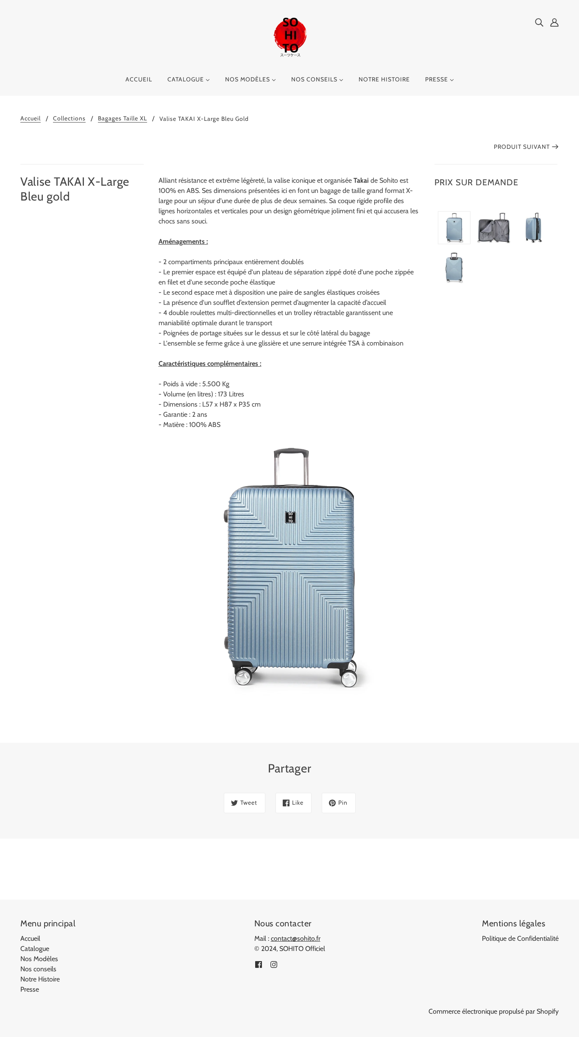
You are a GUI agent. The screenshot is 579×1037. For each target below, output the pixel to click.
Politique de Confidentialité (520, 938)
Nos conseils (38, 969)
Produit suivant (522, 147)
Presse (29, 989)
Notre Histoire (40, 979)
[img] (539, 22)
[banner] (289, 37)
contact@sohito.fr (295, 938)
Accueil (30, 118)
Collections (69, 118)
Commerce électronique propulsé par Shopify (494, 1011)
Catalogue (34, 949)
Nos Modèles (39, 959)
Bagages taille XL (122, 118)
